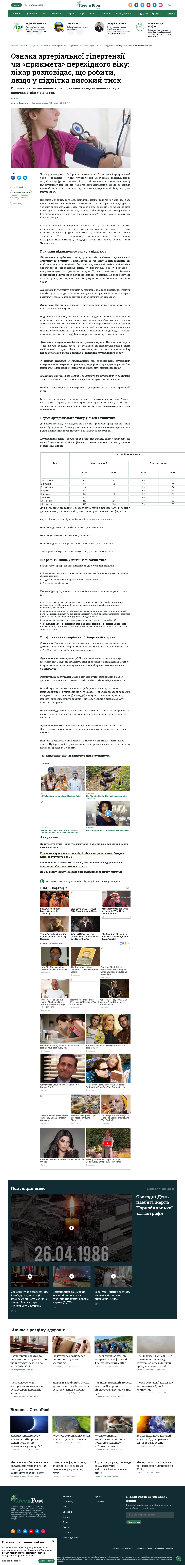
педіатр (15, 198)
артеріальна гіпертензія (21, 192)
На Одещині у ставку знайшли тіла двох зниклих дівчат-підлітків (81, 871)
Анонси (106, 13)
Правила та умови (144, 1548)
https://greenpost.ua (152, 1557)
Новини (16, 13)
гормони (24, 198)
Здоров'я (56, 13)
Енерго (70, 13)
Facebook (76, 881)
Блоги (93, 13)
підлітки (22, 187)
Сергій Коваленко (20, 103)
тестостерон (16, 203)
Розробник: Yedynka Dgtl (164, 1548)
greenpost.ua (70, 1559)
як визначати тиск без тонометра (89, 755)
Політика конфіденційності (123, 1548)
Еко (44, 13)
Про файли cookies (11, 1560)
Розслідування (123, 13)
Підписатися (134, 1522)
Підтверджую (46, 1561)
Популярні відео (28, 1188)
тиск (13, 187)
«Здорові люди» (50, 225)
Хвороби (44, 45)
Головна (14, 45)
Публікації (31, 13)
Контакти (99, 1501)
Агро (81, 13)
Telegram (115, 881)
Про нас (98, 1496)
